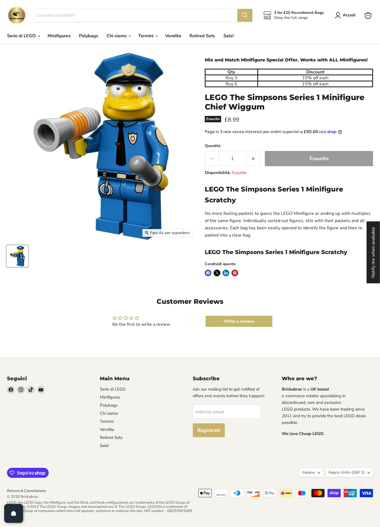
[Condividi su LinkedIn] (226, 273)
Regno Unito (347, 472)
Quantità (213, 146)
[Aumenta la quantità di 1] (253, 158)
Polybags (88, 36)
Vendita (173, 36)
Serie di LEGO (22, 36)
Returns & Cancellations (26, 490)
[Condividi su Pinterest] (234, 273)
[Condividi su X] (217, 273)
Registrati (208, 430)
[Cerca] (244, 15)
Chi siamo (117, 36)
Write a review (239, 321)
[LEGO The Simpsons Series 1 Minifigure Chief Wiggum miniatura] (17, 256)
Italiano (308, 472)
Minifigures (59, 36)
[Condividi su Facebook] (208, 273)
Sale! (228, 36)
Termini (146, 36)
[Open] (13, 513)
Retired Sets (202, 36)
